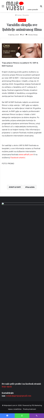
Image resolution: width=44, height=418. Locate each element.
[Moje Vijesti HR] (22, 6)
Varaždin (31, 187)
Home (19, 15)
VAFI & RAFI (15, 187)
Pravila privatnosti (29, 409)
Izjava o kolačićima (14, 409)
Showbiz (26, 15)
